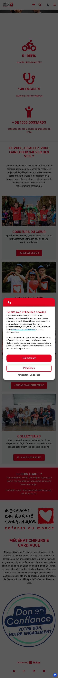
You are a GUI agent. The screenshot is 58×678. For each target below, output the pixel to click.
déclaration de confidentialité (23, 329)
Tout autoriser (29, 358)
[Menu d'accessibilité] (55, 675)
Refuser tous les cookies (29, 375)
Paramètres (29, 368)
